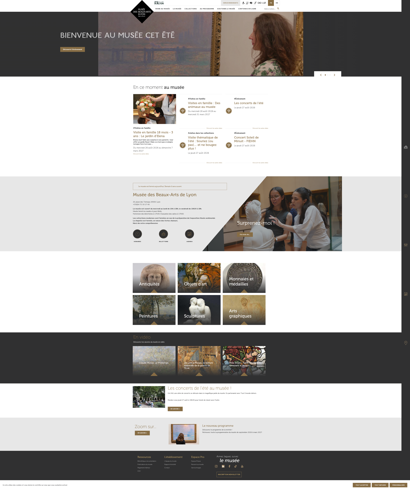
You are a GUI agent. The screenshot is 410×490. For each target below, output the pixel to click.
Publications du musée (145, 464)
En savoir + (175, 409)
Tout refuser (380, 485)
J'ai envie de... (245, 235)
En (277, 3)
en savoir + (142, 433)
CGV (139, 471)
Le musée (177, 9)
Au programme (207, 9)
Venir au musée (162, 9)
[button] (320, 75)
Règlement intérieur (144, 468)
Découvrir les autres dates (141, 154)
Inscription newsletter (229, 474)
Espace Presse (196, 461)
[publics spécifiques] (254, 2)
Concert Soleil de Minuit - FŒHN (246, 139)
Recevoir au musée (197, 464)
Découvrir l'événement (72, 49)
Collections (190, 9)
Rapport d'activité (170, 464)
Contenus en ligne (247, 9)
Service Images (196, 468)
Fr (271, 3)
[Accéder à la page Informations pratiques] (405, 196)
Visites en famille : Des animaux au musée (204, 105)
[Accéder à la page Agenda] (405, 294)
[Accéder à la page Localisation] (405, 343)
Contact (167, 468)
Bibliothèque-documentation (147, 461)
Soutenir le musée (226, 9)
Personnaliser (398, 485)
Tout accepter (362, 485)
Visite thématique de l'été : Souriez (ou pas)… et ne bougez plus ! (203, 143)
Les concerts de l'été (248, 103)
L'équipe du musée (170, 461)
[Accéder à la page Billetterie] (405, 147)
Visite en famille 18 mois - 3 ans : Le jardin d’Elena (153, 134)
